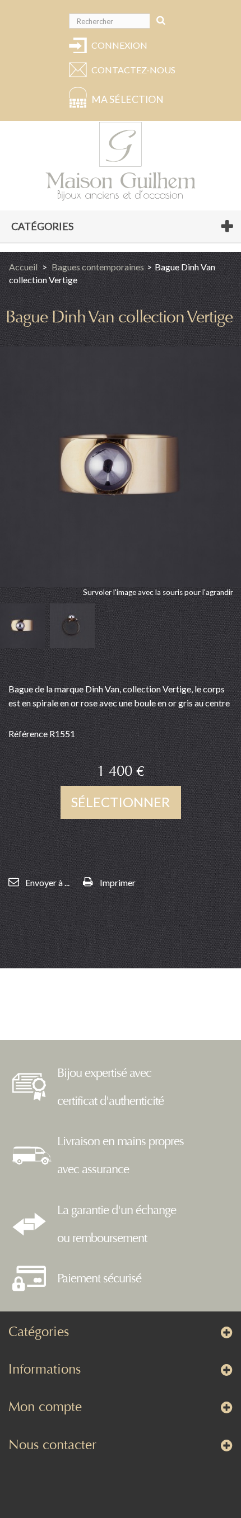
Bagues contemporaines (98, 266)
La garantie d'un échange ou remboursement (116, 1224)
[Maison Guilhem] (120, 162)
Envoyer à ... (47, 882)
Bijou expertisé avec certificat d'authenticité (110, 1087)
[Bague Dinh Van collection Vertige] (22, 625)
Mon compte (45, 1407)
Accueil (23, 266)
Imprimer (118, 882)
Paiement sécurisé (99, 1278)
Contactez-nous (131, 69)
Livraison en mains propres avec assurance (120, 1155)
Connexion (119, 45)
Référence (28, 733)
